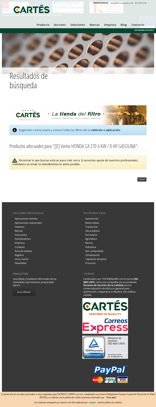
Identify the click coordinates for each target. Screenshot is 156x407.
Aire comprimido (94, 251)
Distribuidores (23, 238)
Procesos (90, 263)
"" (111, 397)
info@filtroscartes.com (122, 3)
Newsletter (21, 263)
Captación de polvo (96, 259)
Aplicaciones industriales (28, 222)
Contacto (137, 25)
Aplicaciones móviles (26, 218)
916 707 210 (140, 3)
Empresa (110, 25)
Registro (19, 255)
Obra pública (92, 230)
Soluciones (77, 25)
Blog (124, 25)
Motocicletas (92, 222)
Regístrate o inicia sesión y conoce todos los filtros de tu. (70, 130)
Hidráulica (90, 247)
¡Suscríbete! (24, 292)
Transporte (91, 226)
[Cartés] (31, 10)
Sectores (60, 25)
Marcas (95, 25)
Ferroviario (91, 234)
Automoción (91, 218)
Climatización (92, 255)
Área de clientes (23, 251)
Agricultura (91, 238)
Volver (141, 179)
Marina (89, 242)
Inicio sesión (22, 259)
